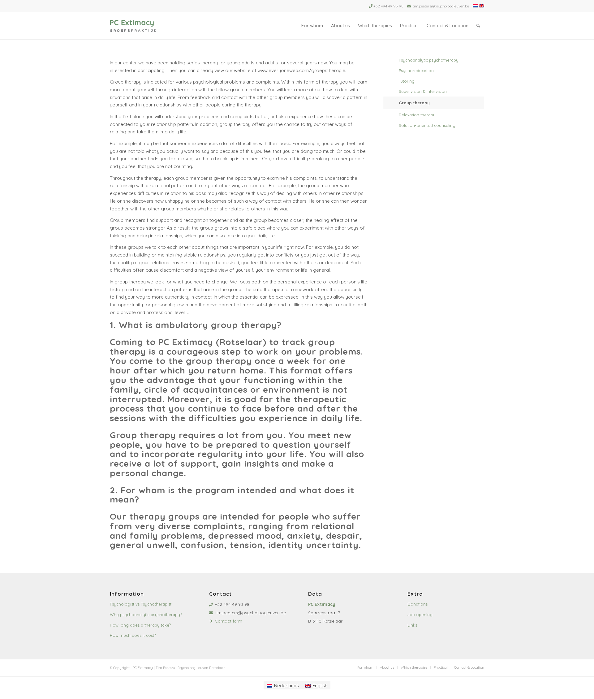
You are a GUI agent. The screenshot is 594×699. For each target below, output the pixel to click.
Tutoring (407, 81)
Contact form (228, 621)
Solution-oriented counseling (427, 125)
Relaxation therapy (417, 114)
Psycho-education (416, 70)
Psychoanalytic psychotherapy (428, 60)
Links (412, 625)
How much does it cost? (133, 635)
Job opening (420, 614)
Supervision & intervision (423, 91)
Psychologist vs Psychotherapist (140, 604)
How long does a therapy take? (140, 625)
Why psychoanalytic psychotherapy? (146, 614)
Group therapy (414, 102)
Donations (417, 604)
